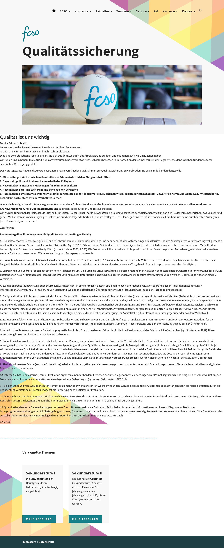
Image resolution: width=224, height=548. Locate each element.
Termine (122, 11)
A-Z (156, 11)
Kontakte (189, 11)
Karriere (168, 11)
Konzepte (82, 11)
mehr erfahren (39, 518)
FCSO (64, 11)
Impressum (29, 542)
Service (141, 11)
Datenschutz (46, 542)
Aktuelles (102, 11)
